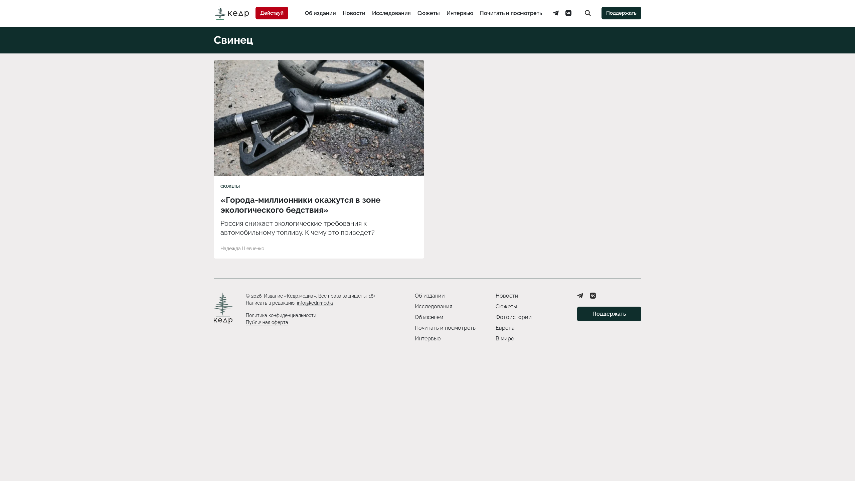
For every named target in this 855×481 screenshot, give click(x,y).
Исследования (391, 13)
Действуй (272, 13)
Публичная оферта (267, 322)
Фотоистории (514, 317)
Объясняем (429, 317)
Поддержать (621, 13)
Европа (505, 328)
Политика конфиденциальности (281, 315)
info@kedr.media (315, 303)
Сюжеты (428, 13)
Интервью (460, 13)
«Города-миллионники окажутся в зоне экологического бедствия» (300, 205)
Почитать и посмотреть (511, 13)
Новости (354, 13)
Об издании (320, 13)
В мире (505, 338)
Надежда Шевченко (242, 248)
